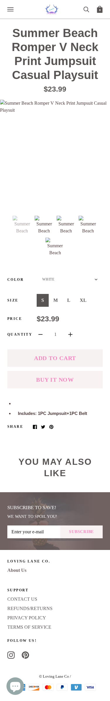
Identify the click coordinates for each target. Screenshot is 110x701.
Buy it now (55, 379)
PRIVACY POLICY (26, 617)
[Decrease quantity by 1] (40, 334)
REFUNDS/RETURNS (30, 608)
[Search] (86, 9)
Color (15, 280)
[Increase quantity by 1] (70, 334)
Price (14, 319)
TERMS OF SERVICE (29, 627)
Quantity (19, 334)
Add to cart (55, 358)
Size (12, 300)
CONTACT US (22, 599)
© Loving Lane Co (54, 676)
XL (83, 300)
